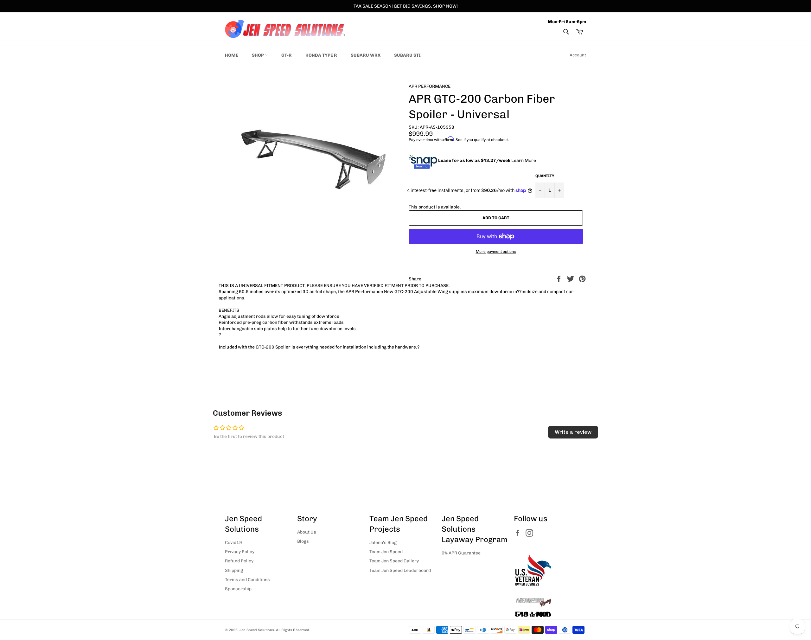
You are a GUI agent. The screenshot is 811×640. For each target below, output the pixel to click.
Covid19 (233, 542)
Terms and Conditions (247, 579)
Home (231, 55)
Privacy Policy (239, 551)
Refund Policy (239, 561)
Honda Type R (321, 55)
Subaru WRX (365, 55)
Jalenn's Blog (383, 542)
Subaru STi (407, 55)
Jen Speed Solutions (256, 630)
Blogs (303, 541)
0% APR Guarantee (461, 553)
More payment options (496, 251)
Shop (258, 55)
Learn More (523, 160)
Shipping (234, 570)
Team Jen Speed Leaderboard (400, 570)
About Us (306, 532)
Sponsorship (238, 589)
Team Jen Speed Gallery (394, 561)
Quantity (544, 176)
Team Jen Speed (386, 551)
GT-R (286, 55)
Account (578, 55)
